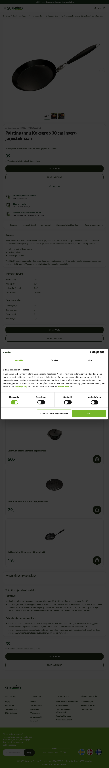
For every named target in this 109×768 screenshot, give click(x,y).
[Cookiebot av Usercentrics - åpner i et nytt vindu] (94, 353)
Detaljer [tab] (54, 360)
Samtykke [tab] (19, 360)
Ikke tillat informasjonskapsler (54, 413)
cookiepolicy (20, 387)
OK (89, 413)
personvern (63, 387)
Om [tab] (90, 360)
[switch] (41, 402)
